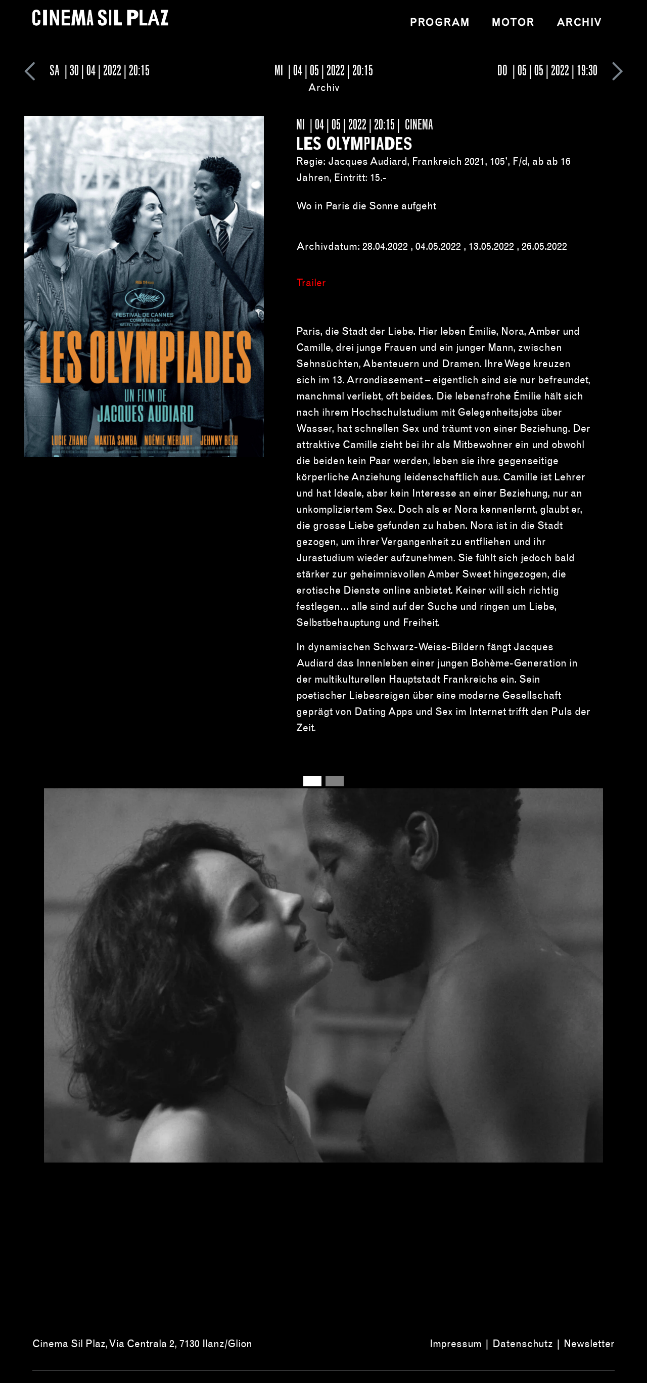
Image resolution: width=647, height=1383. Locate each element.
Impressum (456, 1343)
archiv (580, 22)
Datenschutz (522, 1343)
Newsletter (589, 1343)
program (440, 22)
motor (513, 22)
